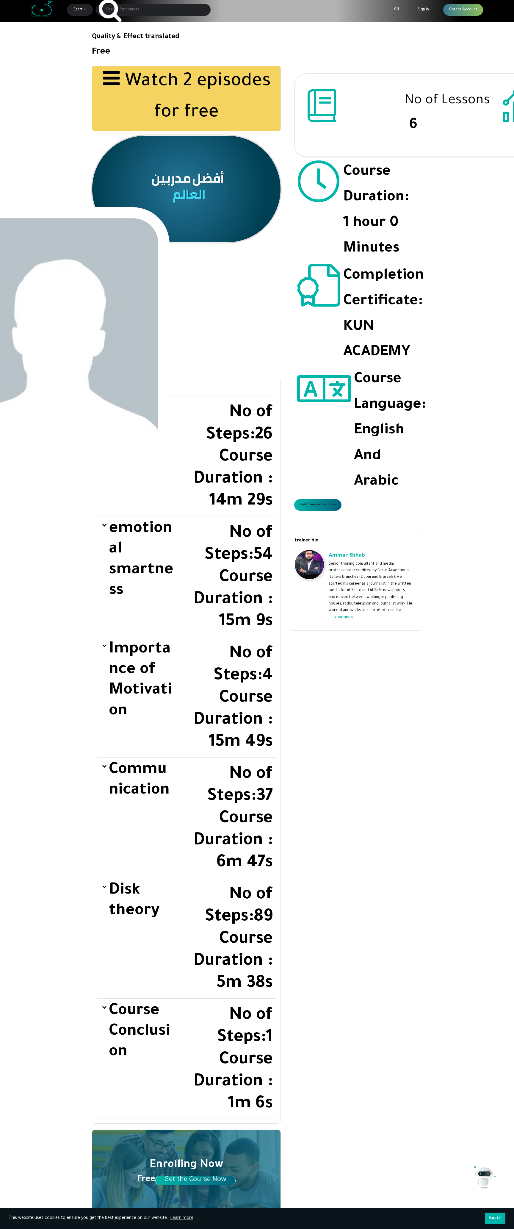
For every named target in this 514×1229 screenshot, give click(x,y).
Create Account (463, 10)
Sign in (423, 10)
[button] (186, 456)
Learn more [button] (181, 1218)
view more (343, 617)
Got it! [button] (495, 1218)
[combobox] (153, 9)
